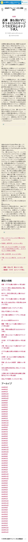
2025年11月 (5, 396)
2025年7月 (4, 405)
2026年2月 (4, 389)
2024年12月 (5, 420)
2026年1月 (4, 391)
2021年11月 (5, 503)
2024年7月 (4, 432)
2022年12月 (5, 474)
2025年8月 (4, 403)
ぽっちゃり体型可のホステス (10, 320)
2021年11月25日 (15, 35)
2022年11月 (5, 476)
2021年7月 (4, 512)
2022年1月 (4, 498)
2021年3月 (4, 521)
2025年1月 (4, 418)
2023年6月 (4, 461)
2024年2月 (4, 443)
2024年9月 (4, 427)
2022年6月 (4, 487)
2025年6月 (4, 407)
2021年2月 (4, 523)
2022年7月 (4, 485)
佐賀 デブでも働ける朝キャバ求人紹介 (13, 284)
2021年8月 (4, 510)
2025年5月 (4, 409)
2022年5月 (4, 490)
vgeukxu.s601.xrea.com (17, 33)
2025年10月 (5, 398)
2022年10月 (5, 478)
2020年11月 (5, 530)
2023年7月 (4, 458)
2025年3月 (4, 414)
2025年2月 (4, 416)
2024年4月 (4, 438)
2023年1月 (4, 472)
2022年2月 (4, 496)
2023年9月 (4, 454)
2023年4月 (4, 465)
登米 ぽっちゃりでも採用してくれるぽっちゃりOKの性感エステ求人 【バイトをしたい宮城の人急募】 (13, 248)
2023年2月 (4, 469)
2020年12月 (5, 527)
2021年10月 (5, 505)
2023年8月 (4, 456)
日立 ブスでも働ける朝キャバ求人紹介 (13, 299)
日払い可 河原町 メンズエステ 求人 (11, 379)
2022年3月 (4, 494)
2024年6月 (4, 434)
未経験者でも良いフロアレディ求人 (12, 308)
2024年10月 (5, 425)
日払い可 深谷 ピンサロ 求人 (9, 311)
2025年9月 (4, 400)
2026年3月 (4, 387)
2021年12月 (5, 501)
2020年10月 (5, 532)
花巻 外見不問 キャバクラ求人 (11, 254)
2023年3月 (4, 467)
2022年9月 (4, 481)
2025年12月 (5, 394)
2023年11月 (5, 449)
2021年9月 (4, 507)
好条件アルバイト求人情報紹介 (14, 8)
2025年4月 (4, 412)
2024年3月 (4, 441)
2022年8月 (4, 483)
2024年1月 (4, 445)
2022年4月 (4, 492)
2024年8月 (4, 429)
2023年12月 (5, 447)
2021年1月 (4, 525)
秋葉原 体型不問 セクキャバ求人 (12, 243)
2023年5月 (4, 463)
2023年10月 (5, 452)
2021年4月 (4, 519)
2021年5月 (4, 516)
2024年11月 (5, 423)
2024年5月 (4, 436)
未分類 (14, 16)
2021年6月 (4, 514)
